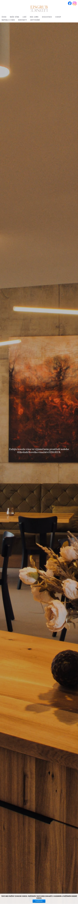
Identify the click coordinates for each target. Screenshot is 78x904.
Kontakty (22, 20)
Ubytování (35, 20)
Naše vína (14, 17)
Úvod (4, 17)
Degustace (47, 17)
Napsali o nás (8, 20)
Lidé (25, 17)
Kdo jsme (34, 17)
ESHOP (58, 17)
